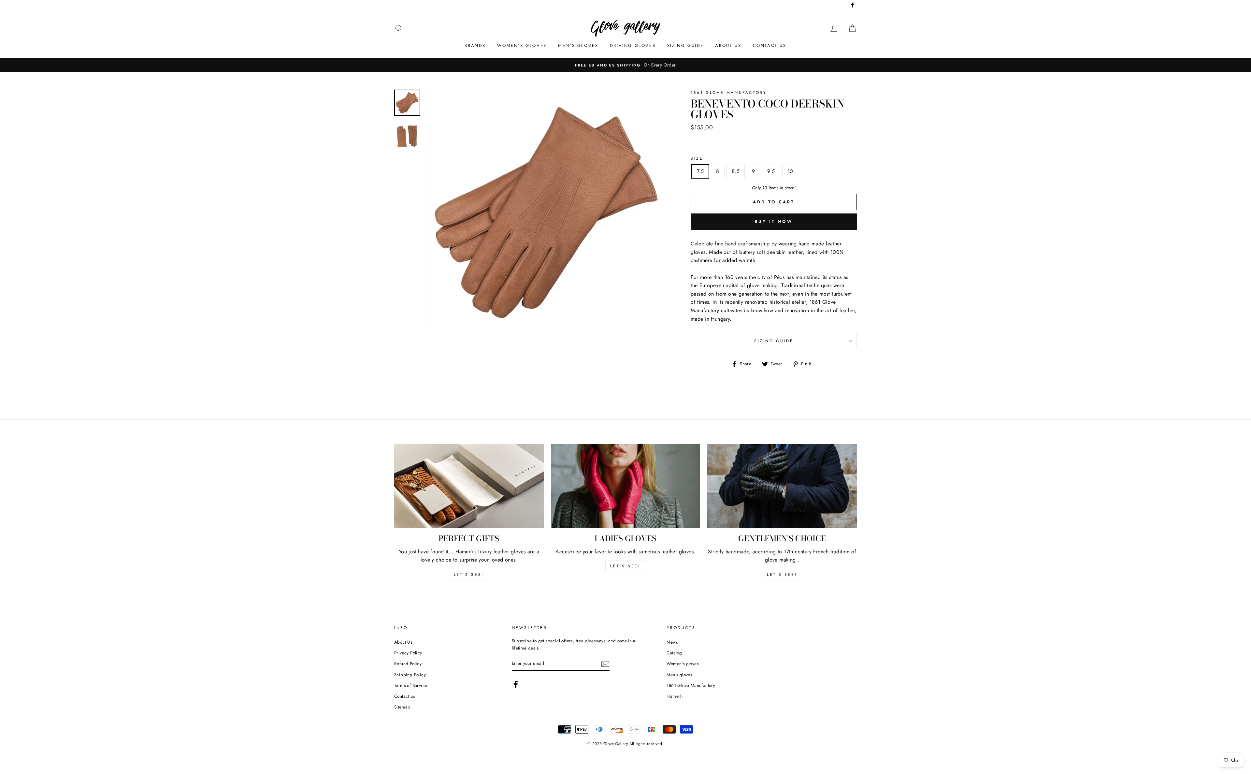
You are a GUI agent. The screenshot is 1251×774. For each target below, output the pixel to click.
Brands (475, 45)
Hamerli (675, 696)
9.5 (771, 171)
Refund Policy (408, 663)
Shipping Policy (410, 674)
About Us (403, 642)
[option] (547, 212)
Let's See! (625, 566)
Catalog (674, 653)
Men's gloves (578, 45)
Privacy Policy (408, 653)
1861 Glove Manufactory (691, 685)
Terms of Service (410, 685)
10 (790, 171)
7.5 (700, 171)
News (672, 642)
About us (728, 45)
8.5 (736, 171)
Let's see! (469, 574)
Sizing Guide (685, 45)
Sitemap (402, 707)
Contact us (769, 45)
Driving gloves (632, 45)
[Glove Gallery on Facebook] (516, 684)
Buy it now (774, 221)
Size (697, 158)
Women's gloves (521, 45)
